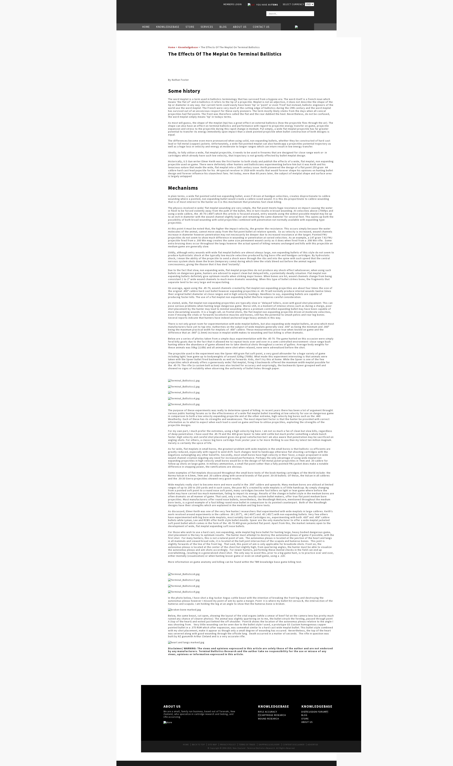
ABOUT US (306, 722)
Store (190, 26)
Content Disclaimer (293, 744)
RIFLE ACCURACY (267, 711)
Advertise (313, 744)
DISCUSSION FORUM (314, 711)
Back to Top (198, 744)
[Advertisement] (232, 67)
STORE (305, 718)
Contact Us (261, 26)
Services (207, 26)
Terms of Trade (247, 744)
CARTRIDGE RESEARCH (272, 715)
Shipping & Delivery (269, 744)
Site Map (212, 744)
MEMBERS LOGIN (232, 4)
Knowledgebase (167, 26)
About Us (239, 26)
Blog (223, 26)
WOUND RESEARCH (268, 718)
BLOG (304, 715)
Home (146, 26)
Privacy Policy (228, 744)
